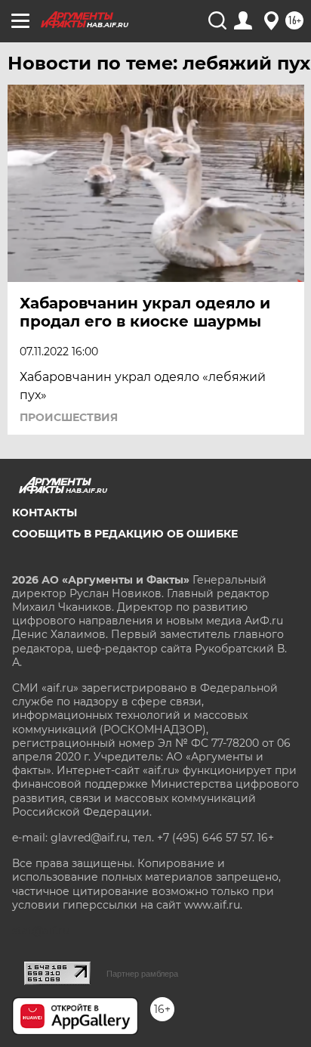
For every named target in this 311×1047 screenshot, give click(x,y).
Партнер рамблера (142, 973)
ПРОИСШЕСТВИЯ (69, 417)
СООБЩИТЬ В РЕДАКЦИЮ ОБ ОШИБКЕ (125, 534)
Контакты (44, 512)
